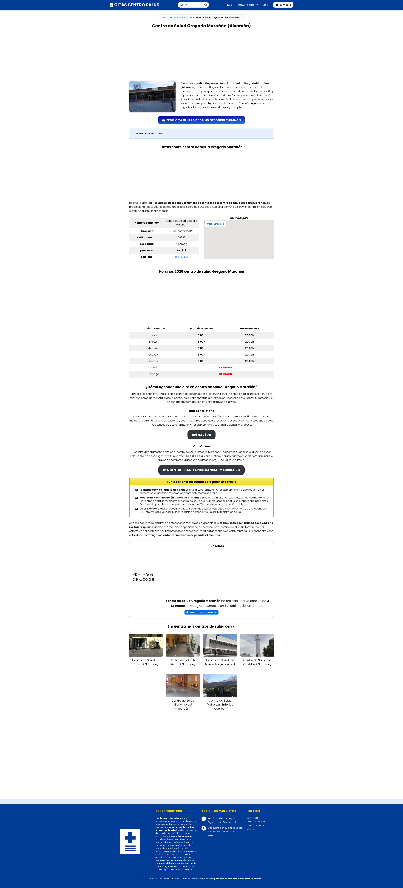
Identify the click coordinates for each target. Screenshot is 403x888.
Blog (265, 4)
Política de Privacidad (257, 825)
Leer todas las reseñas (203, 612)
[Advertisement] (201, 55)
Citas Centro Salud (137, 5)
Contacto (285, 4)
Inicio (230, 4)
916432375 (181, 257)
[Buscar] (205, 4)
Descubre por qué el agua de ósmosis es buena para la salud (225, 831)
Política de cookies (256, 821)
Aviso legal (252, 818)
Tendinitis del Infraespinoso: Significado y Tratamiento (224, 820)
